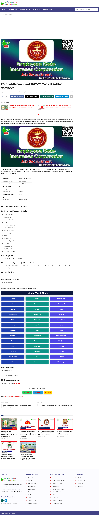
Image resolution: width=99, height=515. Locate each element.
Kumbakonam (61, 319)
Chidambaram (61, 298)
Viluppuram (37, 362)
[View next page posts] (38, 114)
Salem (13, 341)
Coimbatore (13, 304)
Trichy (37, 356)
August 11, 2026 (61, 436)
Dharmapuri (61, 304)
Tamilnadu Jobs (13, 9)
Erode (37, 309)
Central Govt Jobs (8, 14)
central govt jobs (9, 396)
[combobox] (86, 9)
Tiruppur (61, 351)
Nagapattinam (37, 325)
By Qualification (24, 9)
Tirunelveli (13, 351)
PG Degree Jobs (31, 92)
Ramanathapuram (61, 335)
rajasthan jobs (19, 396)
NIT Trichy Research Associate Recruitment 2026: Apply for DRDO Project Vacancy (46, 432)
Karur (12, 319)
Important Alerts (47, 9)
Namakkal (13, 330)
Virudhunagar (61, 362)
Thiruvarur (61, 346)
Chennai (37, 298)
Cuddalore (37, 304)
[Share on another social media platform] (71, 96)
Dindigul (13, 309)
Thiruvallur (37, 346)
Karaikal (61, 314)
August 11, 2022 (4, 92)
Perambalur (13, 335)
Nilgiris (37, 330)
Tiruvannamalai (13, 356)
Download (17, 383)
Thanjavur (61, 341)
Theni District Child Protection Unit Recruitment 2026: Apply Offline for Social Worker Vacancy (21, 106)
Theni (12, 346)
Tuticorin (61, 356)
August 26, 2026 (13, 108)
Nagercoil (61, 325)
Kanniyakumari (37, 314)
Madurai (13, 325)
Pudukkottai (37, 335)
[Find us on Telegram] (5, 500)
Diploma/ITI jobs (23, 92)
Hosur (61, 309)
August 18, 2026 (42, 436)
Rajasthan (37, 92)
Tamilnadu (23, 428)
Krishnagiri (37, 319)
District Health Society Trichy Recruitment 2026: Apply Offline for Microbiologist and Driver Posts (58, 106)
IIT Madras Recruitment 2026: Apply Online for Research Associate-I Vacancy (64, 432)
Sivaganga (37, 341)
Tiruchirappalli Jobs (44, 428)
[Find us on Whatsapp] (2, 500)
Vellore (13, 362)
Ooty (61, 330)
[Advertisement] (37, 27)
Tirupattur (37, 351)
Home (3, 9)
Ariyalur (13, 298)
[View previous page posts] (36, 114)
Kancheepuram (13, 314)
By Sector (35, 9)
